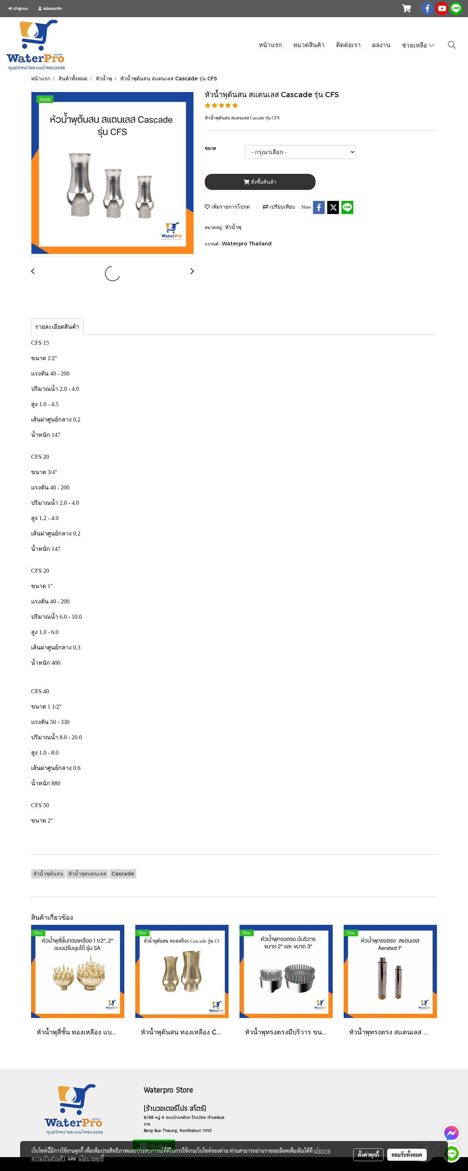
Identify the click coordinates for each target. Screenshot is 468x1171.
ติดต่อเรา (348, 45)
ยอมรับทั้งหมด (407, 1154)
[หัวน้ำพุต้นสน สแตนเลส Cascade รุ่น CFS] (112, 174)
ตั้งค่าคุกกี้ (368, 1154)
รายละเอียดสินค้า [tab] (57, 327)
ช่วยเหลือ (415, 45)
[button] (452, 45)
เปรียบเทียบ (281, 206)
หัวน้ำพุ (233, 227)
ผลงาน (381, 45)
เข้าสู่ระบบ (20, 8)
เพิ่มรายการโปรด (230, 206)
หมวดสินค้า (309, 45)
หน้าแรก (270, 45)
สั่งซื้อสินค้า (262, 182)
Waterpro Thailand (247, 243)
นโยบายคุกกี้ (91, 1158)
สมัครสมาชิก (52, 8)
